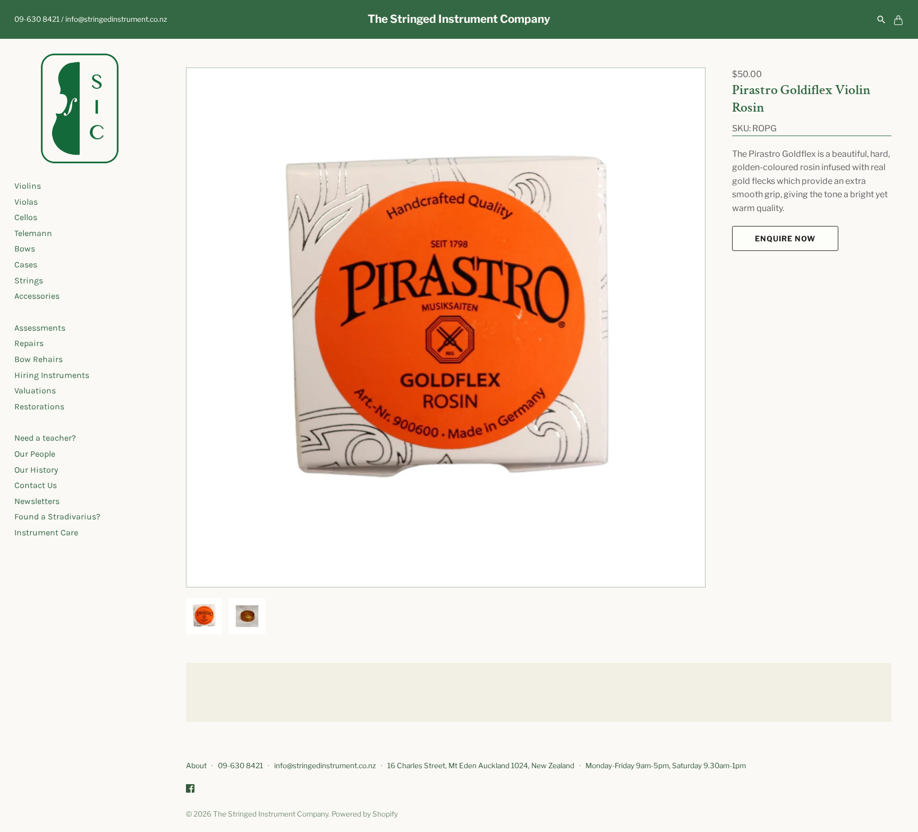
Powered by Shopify (365, 814)
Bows (24, 249)
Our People (34, 454)
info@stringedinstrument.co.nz (325, 765)
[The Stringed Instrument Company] (79, 108)
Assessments (39, 328)
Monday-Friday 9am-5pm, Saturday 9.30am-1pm (665, 765)
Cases (25, 264)
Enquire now (785, 238)
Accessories (37, 296)
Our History (36, 470)
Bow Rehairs (38, 359)
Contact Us (35, 485)
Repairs (29, 344)
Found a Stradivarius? (57, 516)
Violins (27, 186)
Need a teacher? (45, 438)
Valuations (35, 390)
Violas (26, 202)
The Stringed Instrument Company (270, 814)
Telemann (33, 233)
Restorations (39, 406)
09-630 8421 (240, 765)
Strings (28, 280)
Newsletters (37, 501)
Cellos (25, 217)
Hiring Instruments (51, 375)
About (196, 765)
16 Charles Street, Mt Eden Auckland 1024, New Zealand (480, 765)
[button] (682, 327)
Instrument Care (46, 532)
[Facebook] (190, 790)
